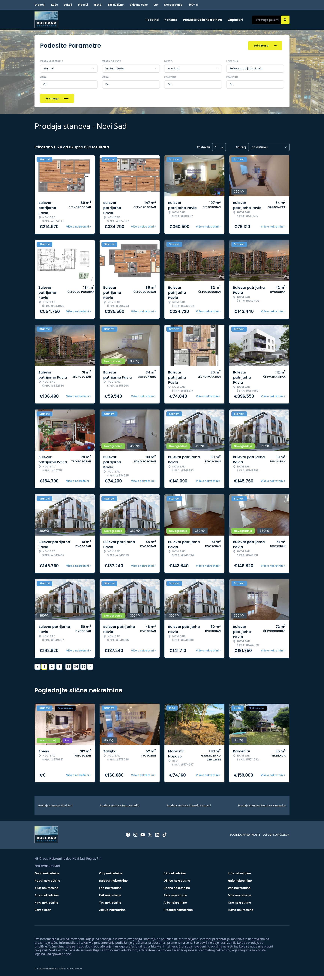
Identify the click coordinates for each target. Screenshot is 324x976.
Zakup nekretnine (112, 910)
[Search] (285, 20)
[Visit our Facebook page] (128, 834)
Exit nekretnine (110, 895)
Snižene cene (139, 5)
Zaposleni (235, 20)
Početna (152, 20)
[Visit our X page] (150, 834)
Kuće (54, 5)
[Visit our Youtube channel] (142, 834)
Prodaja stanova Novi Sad (55, 805)
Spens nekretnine (177, 888)
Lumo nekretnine (240, 910)
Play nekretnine (175, 895)
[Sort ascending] (216, 147)
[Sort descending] (222, 147)
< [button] (38, 666)
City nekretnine (110, 873)
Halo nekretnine (240, 880)
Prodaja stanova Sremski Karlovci (189, 805)
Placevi (83, 5)
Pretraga (51, 98)
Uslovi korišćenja (276, 835)
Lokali (68, 5)
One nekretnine (239, 902)
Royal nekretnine (47, 880)
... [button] (64, 666)
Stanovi (39, 5)
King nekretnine (46, 902)
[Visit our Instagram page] (135, 834)
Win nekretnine (239, 888)
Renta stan (42, 910)
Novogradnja (173, 5)
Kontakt (171, 20)
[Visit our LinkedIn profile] (157, 834)
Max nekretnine (239, 895)
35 (83, 666)
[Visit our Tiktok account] (164, 834)
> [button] (90, 666)
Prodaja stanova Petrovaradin (119, 805)
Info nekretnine (239, 873)
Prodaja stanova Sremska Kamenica (262, 805)
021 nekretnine (175, 873)
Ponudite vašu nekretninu (202, 20)
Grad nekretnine (46, 873)
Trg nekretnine (110, 902)
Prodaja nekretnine (178, 910)
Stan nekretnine (46, 895)
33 (68, 666)
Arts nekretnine (175, 902)
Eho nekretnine (110, 888)
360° (191, 5)
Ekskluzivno (116, 5)
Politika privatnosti (245, 835)
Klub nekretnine (46, 888)
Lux (156, 5)
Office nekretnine (177, 880)
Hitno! (98, 5)
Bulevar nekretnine (113, 880)
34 (76, 666)
